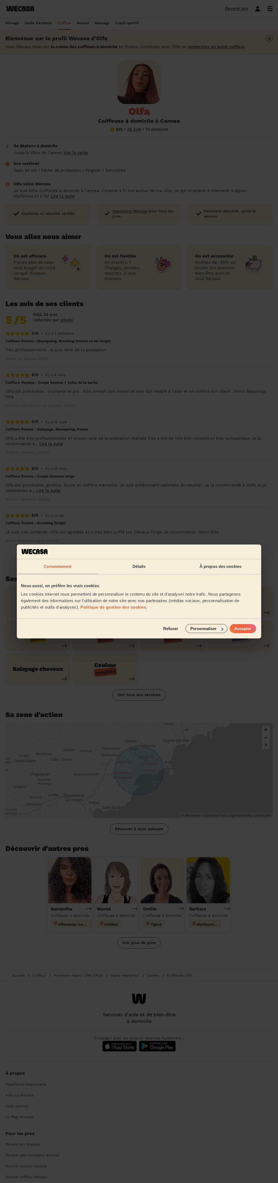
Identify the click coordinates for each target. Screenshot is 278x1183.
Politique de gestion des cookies (113, 607)
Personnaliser (203, 628)
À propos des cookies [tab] (220, 566)
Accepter (242, 628)
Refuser (170, 628)
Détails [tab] (139, 566)
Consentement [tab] (57, 566)
